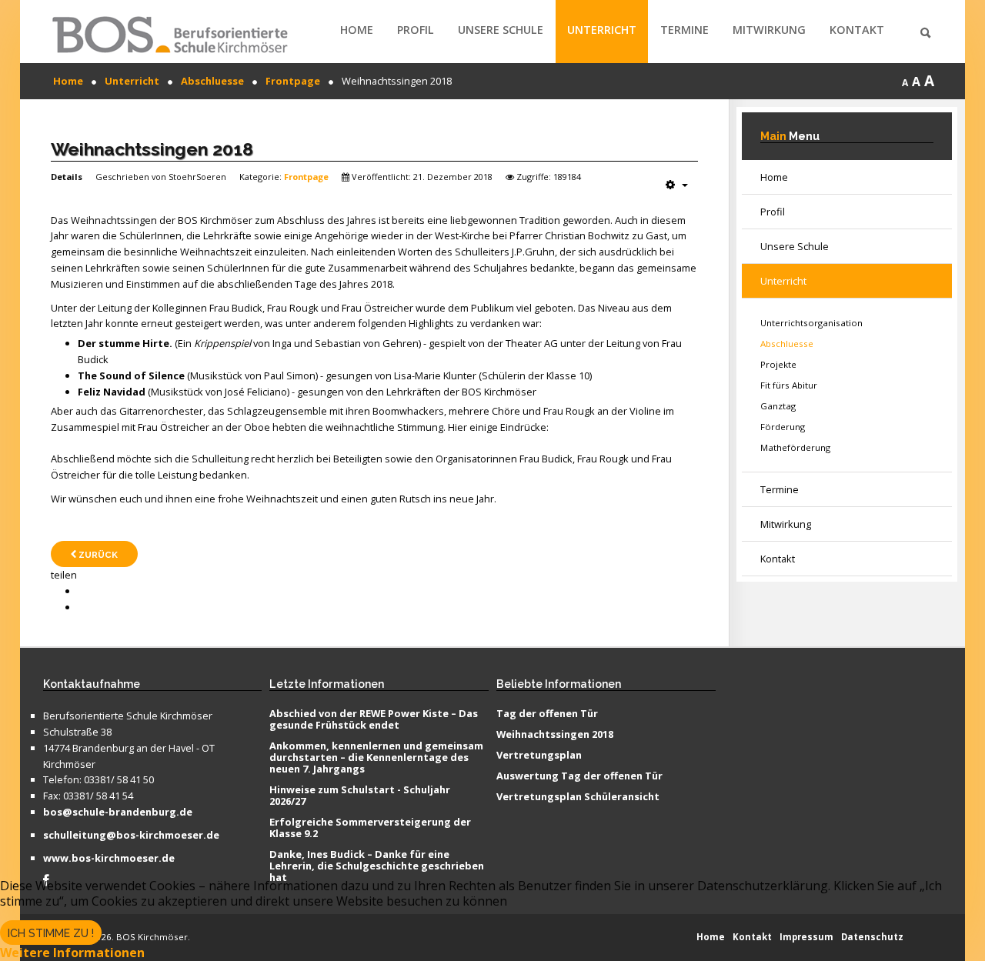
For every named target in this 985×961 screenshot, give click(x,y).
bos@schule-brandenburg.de (117, 812)
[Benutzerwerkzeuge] (677, 184)
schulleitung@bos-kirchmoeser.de (131, 835)
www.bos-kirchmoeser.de (109, 859)
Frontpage (306, 176)
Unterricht (601, 29)
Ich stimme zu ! (51, 933)
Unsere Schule (500, 29)
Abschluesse (786, 343)
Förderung (782, 426)
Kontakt (857, 29)
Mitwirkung (769, 29)
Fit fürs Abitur (788, 385)
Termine (684, 29)
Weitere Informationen (72, 952)
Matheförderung (795, 447)
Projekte (778, 364)
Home (356, 29)
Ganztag (778, 406)
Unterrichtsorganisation (811, 323)
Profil (415, 29)
